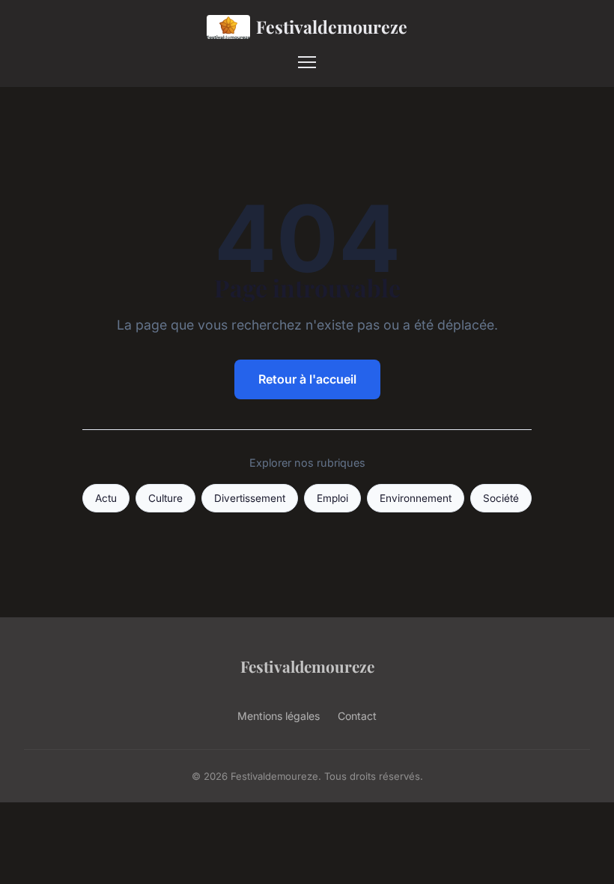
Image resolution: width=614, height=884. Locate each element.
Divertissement (249, 498)
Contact (357, 715)
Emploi (332, 498)
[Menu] (307, 62)
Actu (106, 498)
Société (501, 498)
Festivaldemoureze (331, 26)
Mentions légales (278, 715)
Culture (165, 498)
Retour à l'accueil (307, 379)
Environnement (416, 498)
